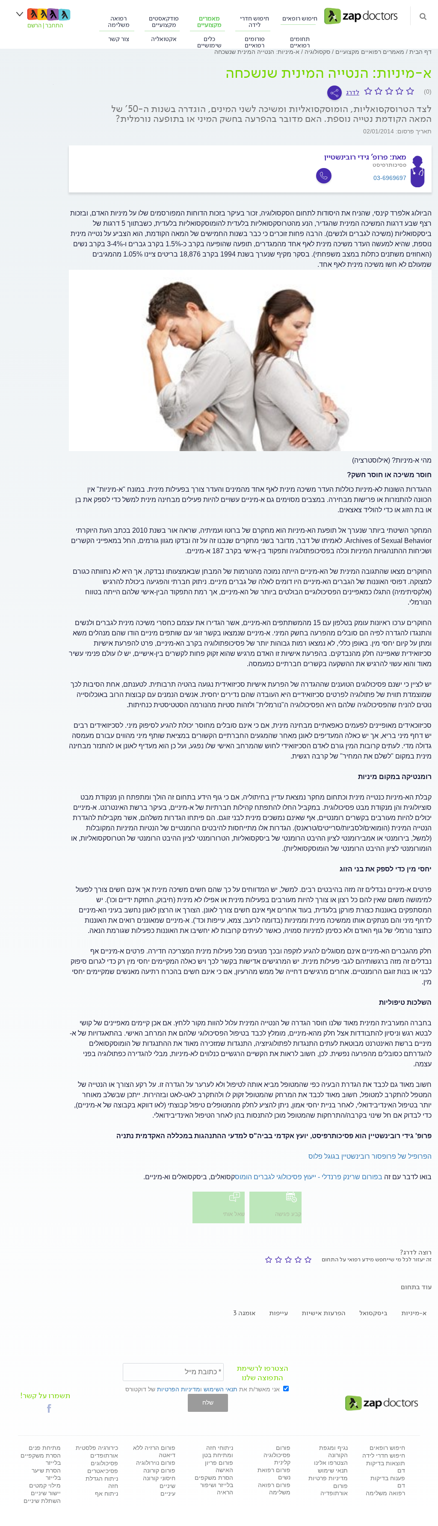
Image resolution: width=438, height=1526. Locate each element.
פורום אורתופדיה (334, 1489)
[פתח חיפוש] (423, 15)
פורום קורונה (159, 1470)
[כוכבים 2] (297, 1259)
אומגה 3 (244, 1312)
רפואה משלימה (119, 21)
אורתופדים (104, 1455)
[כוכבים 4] (277, 1259)
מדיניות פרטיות (328, 1478)
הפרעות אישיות (324, 1312)
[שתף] (334, 93)
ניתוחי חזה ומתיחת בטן (217, 1451)
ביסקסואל (373, 1312)
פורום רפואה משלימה (274, 1489)
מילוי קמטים (45, 1485)
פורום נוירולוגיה (155, 1462)
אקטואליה (164, 38)
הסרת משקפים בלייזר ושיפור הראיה (214, 1485)
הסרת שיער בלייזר (46, 1474)
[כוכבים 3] (287, 1259)
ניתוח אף (106, 1493)
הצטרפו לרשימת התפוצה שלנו (262, 1373)
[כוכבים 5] (267, 1259)
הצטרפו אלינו (331, 1462)
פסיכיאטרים (102, 1470)
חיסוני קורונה (159, 1478)
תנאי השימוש (220, 1389)
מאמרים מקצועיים (209, 21)
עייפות (278, 1312)
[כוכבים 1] (306, 1259)
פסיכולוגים (104, 1463)
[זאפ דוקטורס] (360, 15)
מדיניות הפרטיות (178, 1389)
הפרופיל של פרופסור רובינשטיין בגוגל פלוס (370, 1156)
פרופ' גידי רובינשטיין (356, 157)
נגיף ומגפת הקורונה (333, 1451)
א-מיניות (413, 1312)
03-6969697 (389, 177)
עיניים (167, 1493)
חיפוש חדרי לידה (254, 21)
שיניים (167, 1485)
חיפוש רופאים (299, 18)
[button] (49, 1408)
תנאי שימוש (333, 1470)
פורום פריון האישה (219, 1466)
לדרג (352, 92)
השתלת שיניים (42, 1500)
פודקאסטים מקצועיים (164, 21)
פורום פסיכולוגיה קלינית (276, 1455)
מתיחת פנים (45, 1447)
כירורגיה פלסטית (97, 1447)
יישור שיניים (46, 1493)
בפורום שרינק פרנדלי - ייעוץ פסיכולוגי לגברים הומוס (308, 1177)
